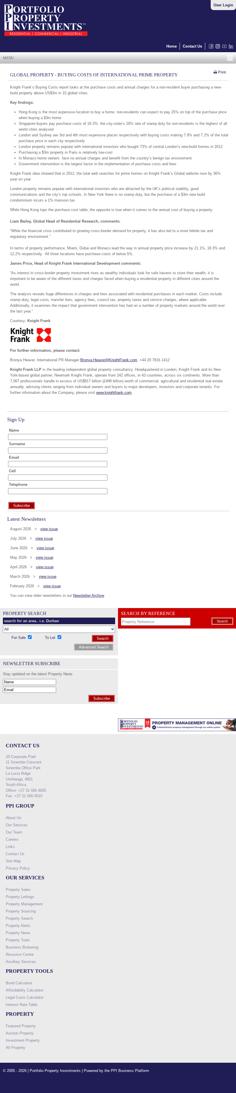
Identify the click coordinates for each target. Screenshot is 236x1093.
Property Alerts (18, 925)
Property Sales (18, 889)
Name (14, 430)
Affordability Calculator (24, 990)
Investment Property (23, 1040)
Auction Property (20, 1033)
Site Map (13, 861)
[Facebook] (210, 47)
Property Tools (18, 940)
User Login (223, 5)
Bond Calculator (19, 983)
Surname (17, 444)
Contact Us (192, 46)
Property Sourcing (21, 911)
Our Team (14, 832)
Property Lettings (20, 897)
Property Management (24, 904)
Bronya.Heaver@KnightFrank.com (108, 360)
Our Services (17, 825)
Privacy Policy (18, 868)
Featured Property (21, 1026)
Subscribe (101, 698)
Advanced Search (94, 647)
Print (221, 72)
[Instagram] (216, 47)
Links (10, 846)
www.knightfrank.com (114, 392)
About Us (13, 818)
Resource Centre (20, 954)
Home (171, 46)
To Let (50, 637)
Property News (18, 933)
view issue (49, 529)
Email (14, 457)
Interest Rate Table (21, 1004)
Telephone (18, 484)
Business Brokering (22, 947)
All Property (15, 1047)
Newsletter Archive (88, 595)
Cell (12, 471)
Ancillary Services (21, 962)
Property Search (19, 918)
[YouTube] (223, 47)
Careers (12, 839)
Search (103, 638)
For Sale (19, 637)
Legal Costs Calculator (24, 997)
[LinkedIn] (230, 47)
